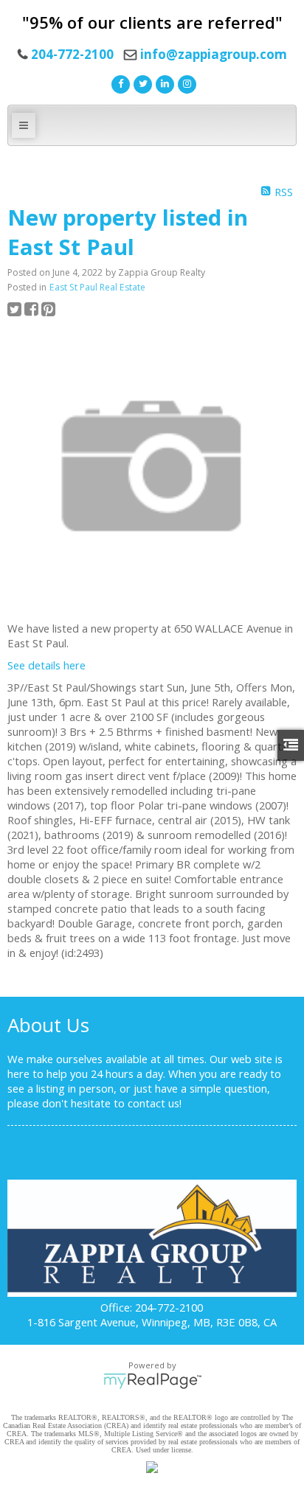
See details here (46, 665)
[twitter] (141, 82)
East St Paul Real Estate (97, 287)
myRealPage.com (152, 1381)
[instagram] (185, 82)
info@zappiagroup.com (213, 54)
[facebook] (119, 82)
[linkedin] (163, 82)
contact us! (155, 1103)
